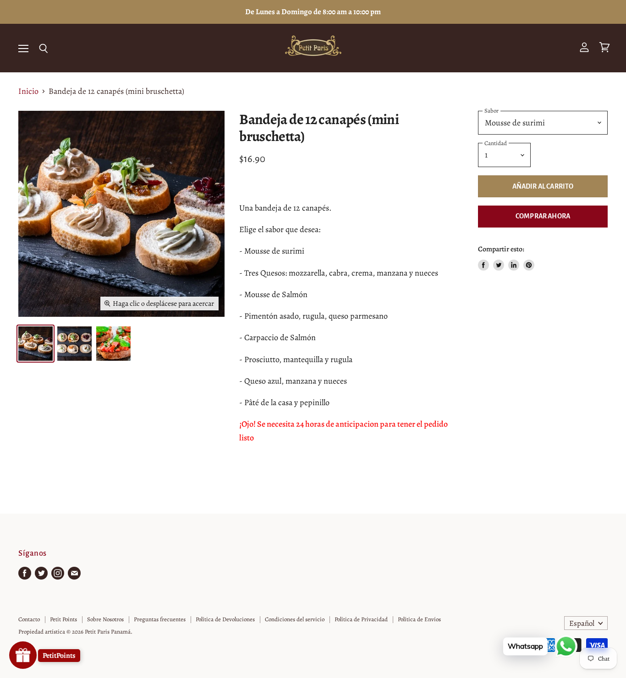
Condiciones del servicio (294, 619)
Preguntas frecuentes (160, 619)
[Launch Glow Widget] (23, 655)
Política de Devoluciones (225, 619)
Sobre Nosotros (105, 619)
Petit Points (63, 619)
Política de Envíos (419, 619)
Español (581, 623)
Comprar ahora (543, 216)
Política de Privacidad (361, 619)
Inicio (28, 91)
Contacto (29, 619)
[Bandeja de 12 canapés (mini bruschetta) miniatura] (35, 343)
